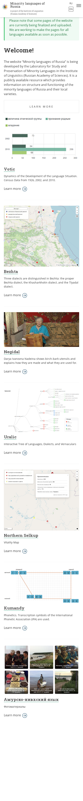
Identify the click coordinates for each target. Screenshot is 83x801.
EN (71, 9)
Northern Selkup (21, 535)
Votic (9, 169)
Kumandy (14, 608)
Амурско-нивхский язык (31, 699)
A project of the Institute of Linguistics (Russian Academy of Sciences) (26, 12)
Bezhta (11, 271)
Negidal (12, 351)
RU (71, 3)
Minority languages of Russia (27, 5)
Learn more (41, 106)
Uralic (10, 436)
